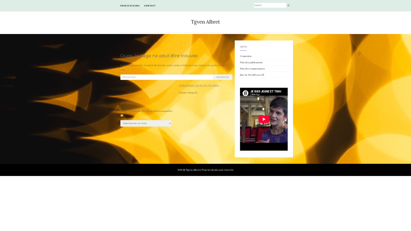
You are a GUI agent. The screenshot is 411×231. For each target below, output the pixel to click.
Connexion (245, 56)
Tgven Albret (205, 21)
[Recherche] (288, 5)
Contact (150, 5)
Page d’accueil (130, 5)
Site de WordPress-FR (252, 74)
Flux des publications (251, 62)
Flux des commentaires (252, 68)
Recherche (222, 77)
